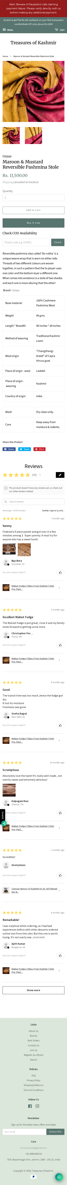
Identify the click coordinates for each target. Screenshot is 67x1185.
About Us (33, 1031)
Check (58, 242)
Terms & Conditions (33, 1090)
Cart (61, 30)
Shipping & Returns (33, 1085)
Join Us (33, 1050)
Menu (10, 30)
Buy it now (33, 223)
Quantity (8, 191)
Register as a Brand (33, 1055)
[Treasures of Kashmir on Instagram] (37, 1107)
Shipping (8, 182)
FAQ (34, 1075)
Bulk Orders (34, 1040)
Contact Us (33, 1045)
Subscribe (55, 1131)
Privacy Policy (33, 1080)
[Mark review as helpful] (60, 572)
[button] (40, 475)
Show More (39, 937)
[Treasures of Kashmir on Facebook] (30, 1107)
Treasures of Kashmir (33, 42)
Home (5, 56)
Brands (33, 1036)
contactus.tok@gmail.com (33, 1148)
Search (33, 1060)
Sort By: (45, 510)
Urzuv (15, 290)
